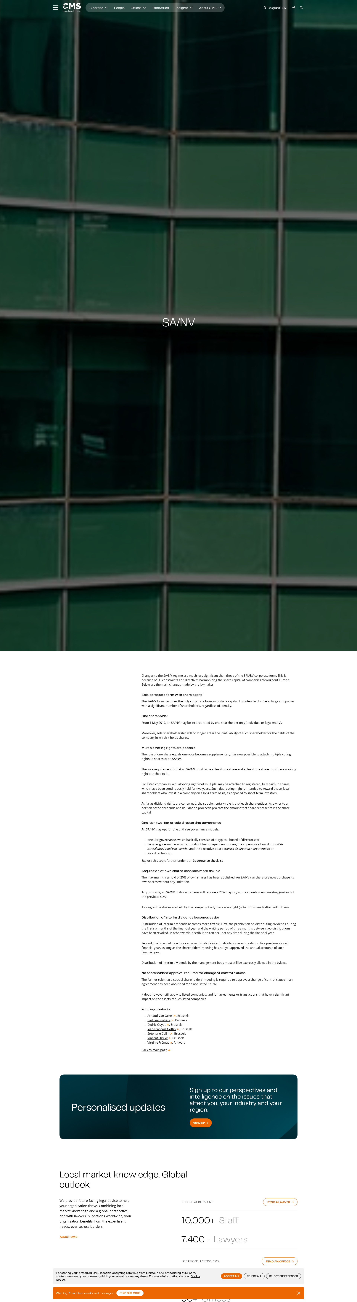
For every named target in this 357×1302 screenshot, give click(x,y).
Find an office (278, 1261)
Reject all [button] (254, 1276)
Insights (182, 8)
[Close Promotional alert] (299, 1293)
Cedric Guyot (156, 1025)
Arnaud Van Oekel (160, 1016)
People (119, 8)
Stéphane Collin (158, 1034)
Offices (136, 8)
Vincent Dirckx (157, 1038)
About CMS (208, 8)
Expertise (96, 8)
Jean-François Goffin (161, 1029)
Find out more (130, 1293)
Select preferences (283, 1276)
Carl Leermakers (158, 1020)
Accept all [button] (231, 1276)
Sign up (199, 1123)
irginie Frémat (159, 1042)
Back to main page (154, 1050)
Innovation (160, 8)
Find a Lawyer (279, 1202)
